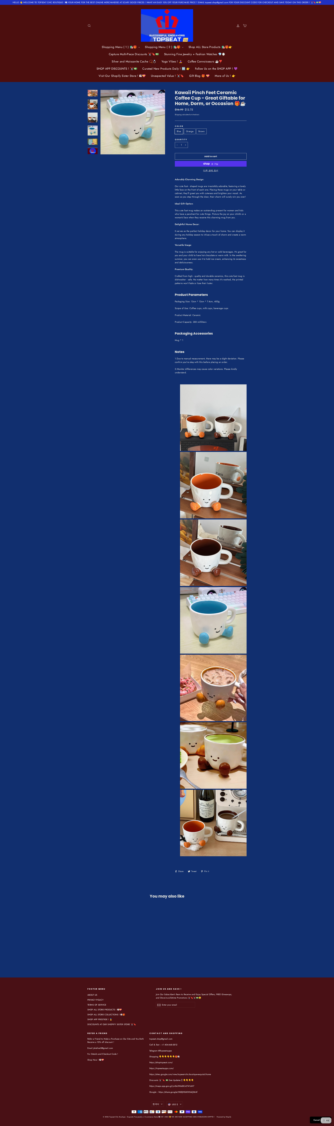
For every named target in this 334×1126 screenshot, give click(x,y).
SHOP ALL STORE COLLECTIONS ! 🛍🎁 (106, 1014)
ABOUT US (92, 994)
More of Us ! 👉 (225, 76)
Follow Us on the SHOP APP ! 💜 (216, 68)
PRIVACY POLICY (95, 999)
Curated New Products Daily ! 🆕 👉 (166, 68)
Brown (201, 131)
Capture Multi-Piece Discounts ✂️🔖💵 (134, 54)
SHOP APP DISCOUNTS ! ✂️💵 (117, 68)
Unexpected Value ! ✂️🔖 (167, 76)
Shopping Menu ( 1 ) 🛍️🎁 (120, 47)
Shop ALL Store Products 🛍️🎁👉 (210, 47)
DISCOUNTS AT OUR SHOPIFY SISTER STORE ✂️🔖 (111, 1024)
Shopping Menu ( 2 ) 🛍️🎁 (163, 47)
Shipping (178, 114)
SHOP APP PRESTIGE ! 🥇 (99, 1019)
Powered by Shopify (224, 1117)
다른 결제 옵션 (210, 170)
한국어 (156, 1104)
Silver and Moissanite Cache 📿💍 (134, 61)
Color (179, 126)
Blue (179, 131)
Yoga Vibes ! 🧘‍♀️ (172, 61)
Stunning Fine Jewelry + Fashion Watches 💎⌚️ (194, 54)
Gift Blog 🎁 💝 (199, 76)
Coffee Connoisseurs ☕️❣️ (205, 61)
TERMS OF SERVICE (96, 1004)
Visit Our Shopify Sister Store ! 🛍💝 (122, 76)
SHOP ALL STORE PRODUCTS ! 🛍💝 (104, 1009)
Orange (190, 131)
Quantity (181, 140)
